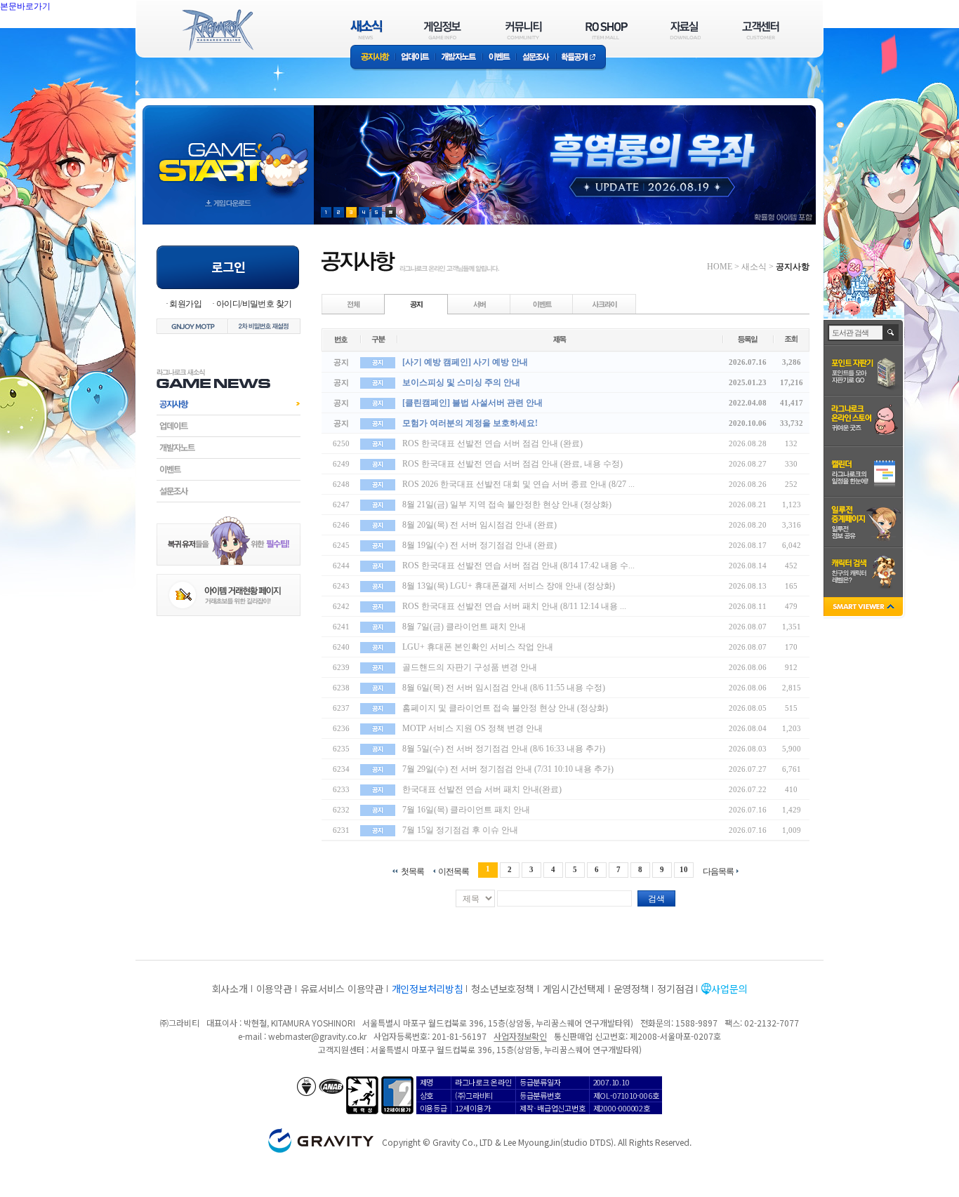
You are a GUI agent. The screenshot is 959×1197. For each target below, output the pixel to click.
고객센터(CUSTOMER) (760, 29)
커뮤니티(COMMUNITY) (524, 29)
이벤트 (499, 58)
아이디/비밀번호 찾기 (253, 304)
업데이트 (415, 58)
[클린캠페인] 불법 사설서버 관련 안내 (472, 403)
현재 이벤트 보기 (390, 212)
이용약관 (274, 989)
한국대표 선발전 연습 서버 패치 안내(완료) (482, 789)
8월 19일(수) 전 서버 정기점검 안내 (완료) (479, 545)
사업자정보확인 (520, 1036)
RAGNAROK (217, 30)
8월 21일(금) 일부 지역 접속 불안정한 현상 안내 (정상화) (506, 504)
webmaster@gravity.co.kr (317, 1036)
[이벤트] (542, 304)
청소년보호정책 (502, 989)
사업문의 (729, 989)
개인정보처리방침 (427, 989)
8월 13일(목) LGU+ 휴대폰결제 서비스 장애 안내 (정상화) (508, 586)
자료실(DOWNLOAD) (684, 29)
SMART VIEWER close (865, 608)
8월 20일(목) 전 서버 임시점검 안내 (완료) (479, 525)
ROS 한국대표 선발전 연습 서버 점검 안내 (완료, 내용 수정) (512, 464)
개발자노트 (458, 58)
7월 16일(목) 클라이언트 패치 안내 (466, 810)
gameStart (228, 152)
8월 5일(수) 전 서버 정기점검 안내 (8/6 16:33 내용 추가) (503, 749)
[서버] (479, 304)
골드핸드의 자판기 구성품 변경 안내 (469, 667)
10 (684, 869)
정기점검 (675, 989)
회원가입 (185, 304)
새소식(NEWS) (366, 29)
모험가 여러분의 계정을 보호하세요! (470, 423)
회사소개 (230, 989)
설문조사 (536, 58)
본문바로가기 (56, 38)
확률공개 (581, 58)
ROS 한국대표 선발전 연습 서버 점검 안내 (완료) (492, 443)
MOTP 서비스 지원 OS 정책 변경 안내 (472, 728)
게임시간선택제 (574, 989)
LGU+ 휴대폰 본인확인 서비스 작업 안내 (477, 647)
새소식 (754, 267)
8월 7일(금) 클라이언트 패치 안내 (464, 626)
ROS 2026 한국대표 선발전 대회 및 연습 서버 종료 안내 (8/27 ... (518, 484)
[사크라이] (604, 304)
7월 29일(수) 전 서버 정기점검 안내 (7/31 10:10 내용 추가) (508, 769)
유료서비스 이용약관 (341, 989)
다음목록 (718, 871)
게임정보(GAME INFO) (442, 29)
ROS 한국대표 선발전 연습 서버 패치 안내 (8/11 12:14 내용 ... (514, 606)
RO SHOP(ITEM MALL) (606, 29)
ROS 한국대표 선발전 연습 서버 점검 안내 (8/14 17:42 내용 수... (518, 565)
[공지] (416, 304)
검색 (656, 899)
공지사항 (372, 58)
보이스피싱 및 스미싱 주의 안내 (461, 382)
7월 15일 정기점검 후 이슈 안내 (460, 830)
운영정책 (631, 989)
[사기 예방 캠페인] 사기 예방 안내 (465, 362)
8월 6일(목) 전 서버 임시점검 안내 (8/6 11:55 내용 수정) (503, 688)
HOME (719, 267)
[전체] (353, 304)
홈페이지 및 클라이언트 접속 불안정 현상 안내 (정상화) (505, 708)
